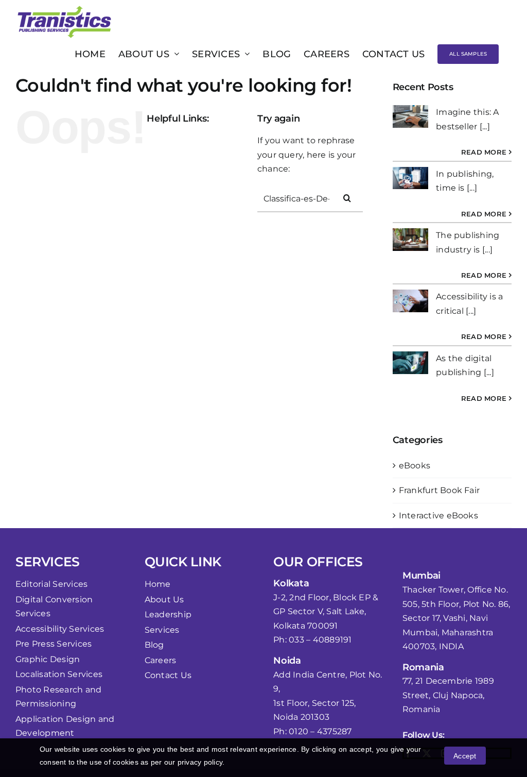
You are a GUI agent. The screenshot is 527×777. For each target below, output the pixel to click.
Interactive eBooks (438, 515)
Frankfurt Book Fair (439, 490)
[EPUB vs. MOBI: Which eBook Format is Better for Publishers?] (410, 362)
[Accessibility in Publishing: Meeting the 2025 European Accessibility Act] (410, 116)
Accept (464, 756)
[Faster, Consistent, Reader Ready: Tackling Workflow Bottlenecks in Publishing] (410, 178)
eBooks (414, 465)
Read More (483, 152)
